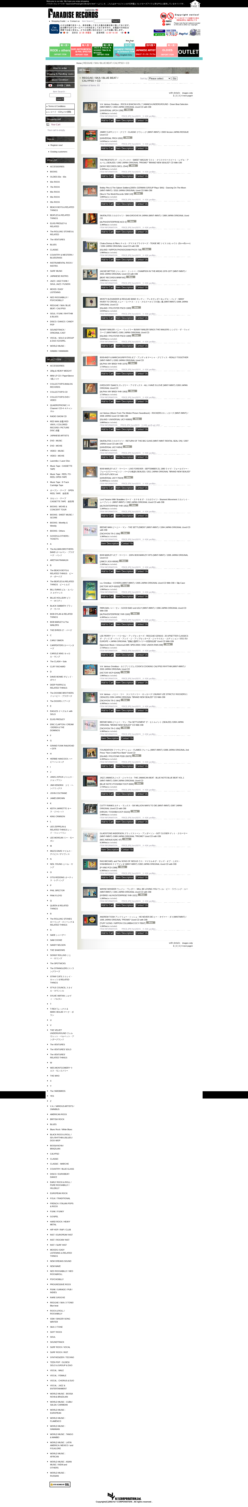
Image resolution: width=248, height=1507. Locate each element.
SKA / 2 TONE (56, 1327)
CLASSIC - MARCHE (59, 1164)
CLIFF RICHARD (57, 666)
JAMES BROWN (57, 798)
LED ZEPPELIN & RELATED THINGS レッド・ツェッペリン (61, 830)
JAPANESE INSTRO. (59, 276)
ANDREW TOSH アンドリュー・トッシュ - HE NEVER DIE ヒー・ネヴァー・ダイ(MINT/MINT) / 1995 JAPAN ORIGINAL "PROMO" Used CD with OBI (143, 920)
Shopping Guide (58, 21)
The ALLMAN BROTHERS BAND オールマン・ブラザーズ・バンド (62, 552)
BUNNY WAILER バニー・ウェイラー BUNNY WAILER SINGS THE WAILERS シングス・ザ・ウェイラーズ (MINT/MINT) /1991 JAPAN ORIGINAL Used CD (145, 332)
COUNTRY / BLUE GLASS (62, 1169)
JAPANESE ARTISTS (59, 435)
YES (52, 1096)
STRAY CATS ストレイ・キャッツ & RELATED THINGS (61, 979)
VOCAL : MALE (57, 1370)
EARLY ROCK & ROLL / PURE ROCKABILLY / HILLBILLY (60, 1185)
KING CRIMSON (57, 816)
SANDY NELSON (58, 945)
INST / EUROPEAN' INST (61, 1235)
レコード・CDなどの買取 (59, 112)
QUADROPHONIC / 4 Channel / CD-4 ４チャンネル (61, 408)
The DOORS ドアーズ (60, 701)
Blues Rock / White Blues (61, 1129)
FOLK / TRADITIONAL (60, 1198)
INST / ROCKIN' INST (60, 1240)
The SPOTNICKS (58, 963)
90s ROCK (55, 197)
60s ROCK (55, 182)
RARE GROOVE (57, 1297)
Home (79, 63)
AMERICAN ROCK (58, 1114)
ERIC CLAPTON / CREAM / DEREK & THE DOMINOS (62, 727)
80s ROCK (55, 192)
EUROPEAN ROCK (59, 1193)
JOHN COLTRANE (58, 793)
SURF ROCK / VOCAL (60, 1347)
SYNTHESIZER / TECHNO (62, 1357)
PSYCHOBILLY (57, 1279)
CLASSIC (54, 250)
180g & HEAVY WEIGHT (61, 371)
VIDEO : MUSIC (57, 451)
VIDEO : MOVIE (57, 456)
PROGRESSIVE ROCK (60, 1284)
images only (187, 93)
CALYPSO (54, 1154)
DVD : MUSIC (56, 441)
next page (188, 96)
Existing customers (58, 152)
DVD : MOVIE (56, 446)
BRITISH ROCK (57, 1119)
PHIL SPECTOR (57, 890)
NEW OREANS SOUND (60, 1261)
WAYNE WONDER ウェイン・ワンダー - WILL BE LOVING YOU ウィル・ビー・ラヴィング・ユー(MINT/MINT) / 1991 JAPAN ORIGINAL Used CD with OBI (144, 892)
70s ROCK (55, 187)
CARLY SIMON (57, 640)
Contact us (75, 21)
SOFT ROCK (56, 1332)
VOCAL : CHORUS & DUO (62, 1381)
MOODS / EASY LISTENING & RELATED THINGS (61, 1253)
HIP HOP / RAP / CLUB (60, 1230)
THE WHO (55, 1076)
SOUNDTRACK (57, 1342)
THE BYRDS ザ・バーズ (61, 630)
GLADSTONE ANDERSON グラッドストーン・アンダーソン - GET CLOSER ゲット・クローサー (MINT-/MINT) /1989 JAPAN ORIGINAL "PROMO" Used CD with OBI (144, 836)
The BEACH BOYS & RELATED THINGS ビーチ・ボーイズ (61, 573)
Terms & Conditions (57, 106)
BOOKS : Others (57, 531)
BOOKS (53, 172)
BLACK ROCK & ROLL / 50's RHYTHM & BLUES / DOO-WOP (61, 1137)
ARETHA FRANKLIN (59, 560)
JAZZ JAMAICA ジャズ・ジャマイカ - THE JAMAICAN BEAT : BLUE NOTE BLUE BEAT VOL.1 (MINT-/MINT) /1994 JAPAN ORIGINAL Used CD (142, 781)
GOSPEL (54, 1216)
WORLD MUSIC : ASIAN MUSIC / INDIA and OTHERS (61, 1465)
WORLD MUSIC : (58, 346)
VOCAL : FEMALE (58, 1375)
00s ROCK (55, 202)
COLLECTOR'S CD (59, 392)
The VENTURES (57, 239)
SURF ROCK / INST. (59, 1352)
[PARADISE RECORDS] (73, 13)
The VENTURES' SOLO (60, 1049)
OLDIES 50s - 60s (58, 177)
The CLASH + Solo (58, 661)
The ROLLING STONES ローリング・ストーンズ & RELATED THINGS (62, 922)
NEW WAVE (55, 1266)
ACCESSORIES (57, 167)
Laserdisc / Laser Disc (60, 461)
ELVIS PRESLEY (57, 719)
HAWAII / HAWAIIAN (59, 351)
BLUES (53, 245)
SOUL (53, 1337)
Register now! (56, 145)
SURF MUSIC (56, 271)
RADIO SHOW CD (58, 416)
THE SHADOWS (57, 950)
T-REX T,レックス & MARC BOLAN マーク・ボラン (62, 1012)
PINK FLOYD (56, 895)
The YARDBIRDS (57, 1091)
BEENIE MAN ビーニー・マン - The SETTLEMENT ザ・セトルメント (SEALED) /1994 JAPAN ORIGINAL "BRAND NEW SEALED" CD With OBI (142, 725)
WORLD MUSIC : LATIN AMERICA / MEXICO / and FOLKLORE (61, 1445)
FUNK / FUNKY (57, 1211)
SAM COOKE (56, 940)
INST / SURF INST (58, 1245)
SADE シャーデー (58, 935)
